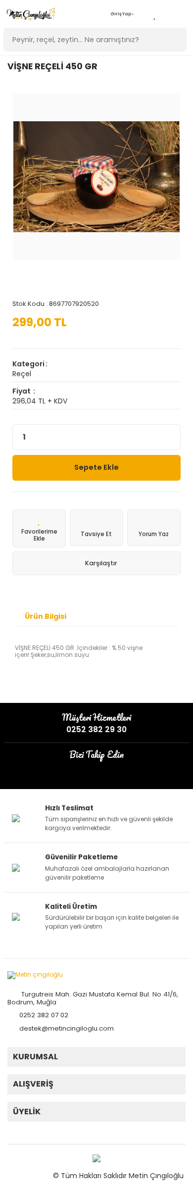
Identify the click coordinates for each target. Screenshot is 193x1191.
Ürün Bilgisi (45, 616)
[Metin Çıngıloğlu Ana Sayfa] (31, 14)
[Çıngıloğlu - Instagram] (90, 769)
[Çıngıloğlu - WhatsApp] (103, 769)
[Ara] (174, 39)
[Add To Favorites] (39, 528)
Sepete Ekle (96, 467)
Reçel (21, 374)
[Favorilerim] (155, 14)
